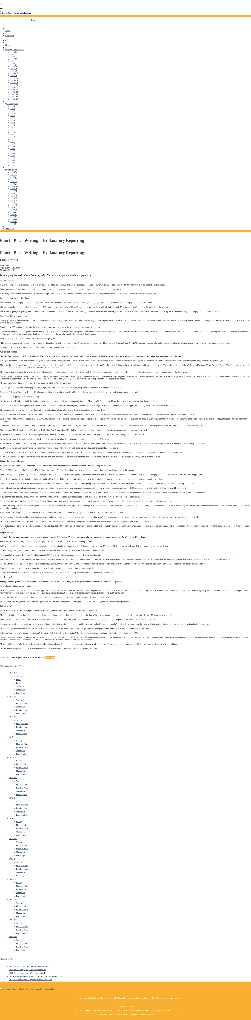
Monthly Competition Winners (122, 998)
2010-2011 (13, 839)
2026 (12, 106)
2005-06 (13, 219)
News (7, 45)
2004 (12, 158)
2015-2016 (13, 737)
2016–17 (14, 73)
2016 (12, 130)
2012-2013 (13, 798)
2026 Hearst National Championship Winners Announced (30, 966)
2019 (12, 123)
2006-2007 (13, 920)
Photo (18, 680)
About (7, 31)
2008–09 (14, 92)
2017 (12, 127)
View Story (50, 657)
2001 (12, 165)
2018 (12, 125)
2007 (12, 151)
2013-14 (13, 200)
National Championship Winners (148, 998)
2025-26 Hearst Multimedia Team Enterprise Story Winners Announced (35, 976)
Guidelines (9, 35)
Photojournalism (22, 703)
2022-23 (13, 59)
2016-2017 (13, 717)
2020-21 (13, 64)
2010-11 (13, 207)
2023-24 (13, 57)
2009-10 (13, 210)
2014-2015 (13, 757)
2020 (12, 120)
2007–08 (14, 94)
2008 (12, 148)
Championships (11, 104)
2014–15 (14, 78)
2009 (12, 146)
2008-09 (13, 212)
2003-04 (13, 224)
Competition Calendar (91, 998)
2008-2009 (13, 879)
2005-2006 (13, 937)
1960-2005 (9, 229)
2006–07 (14, 97)
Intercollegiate (11, 170)
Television (20, 687)
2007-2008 (13, 900)
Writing (19, 676)
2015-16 (13, 75)
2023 (12, 113)
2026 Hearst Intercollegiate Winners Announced (27, 973)
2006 (12, 153)
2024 (12, 111)
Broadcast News (22, 710)
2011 (12, 141)
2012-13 (13, 203)
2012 (12, 139)
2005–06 (14, 99)
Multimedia (20, 690)
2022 (12, 115)
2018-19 (13, 68)
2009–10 (14, 90)
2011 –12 (14, 85)
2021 (12, 118)
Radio (18, 683)
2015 (12, 132)
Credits (130, 1006)
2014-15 (13, 198)
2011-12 (13, 205)
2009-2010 (13, 859)
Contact (3, 4)
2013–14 (14, 80)
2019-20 (13, 66)
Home (33, 20)
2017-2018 (13, 697)
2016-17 (13, 193)
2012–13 (14, 83)
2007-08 (13, 214)
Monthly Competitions (14, 50)
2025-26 (13, 52)
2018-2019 (13, 673)
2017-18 (13, 71)
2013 (12, 137)
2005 (12, 156)
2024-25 (13, 54)
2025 (12, 108)
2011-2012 (13, 818)
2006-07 (13, 217)
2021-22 (13, 61)
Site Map (122, 1006)
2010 (12, 144)
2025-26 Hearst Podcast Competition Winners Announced (30, 980)
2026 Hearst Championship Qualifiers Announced (27, 970)
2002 (12, 163)
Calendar (9, 40)
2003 (12, 160)
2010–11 (14, 87)
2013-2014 (13, 778)
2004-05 (13, 221)
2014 (12, 134)
